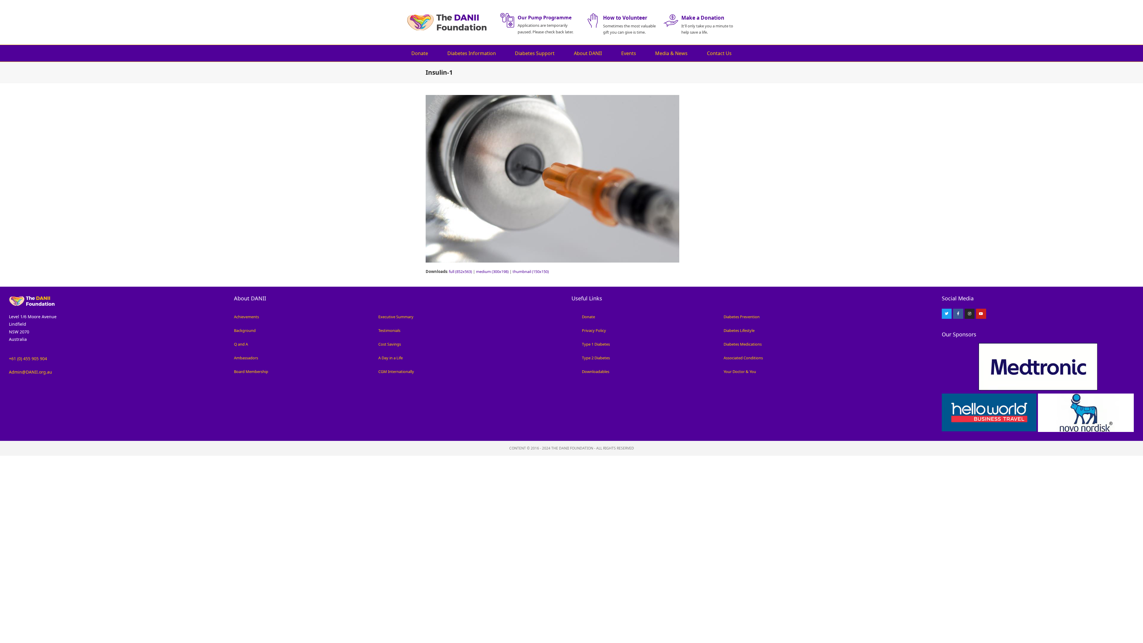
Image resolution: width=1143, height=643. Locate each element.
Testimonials (389, 330)
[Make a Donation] (670, 20)
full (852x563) (460, 271)
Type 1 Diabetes (596, 344)
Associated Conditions (743, 357)
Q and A (241, 344)
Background (245, 330)
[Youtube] (981, 314)
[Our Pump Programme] (507, 20)
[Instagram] (970, 314)
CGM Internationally (396, 371)
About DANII (588, 53)
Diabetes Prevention (742, 316)
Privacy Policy (594, 330)
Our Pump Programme (545, 17)
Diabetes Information (471, 53)
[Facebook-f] (958, 314)
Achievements (246, 316)
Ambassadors (246, 357)
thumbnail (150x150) (531, 271)
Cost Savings (389, 344)
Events (628, 53)
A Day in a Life (390, 357)
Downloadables (595, 371)
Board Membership (251, 371)
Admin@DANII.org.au (30, 372)
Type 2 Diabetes (596, 357)
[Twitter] (947, 314)
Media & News (671, 53)
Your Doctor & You (740, 371)
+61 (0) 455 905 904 (28, 358)
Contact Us (719, 53)
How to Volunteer (625, 17)
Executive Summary (395, 316)
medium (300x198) (492, 271)
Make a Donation (702, 17)
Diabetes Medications (743, 344)
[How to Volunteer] (592, 20)
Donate (419, 53)
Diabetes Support (535, 53)
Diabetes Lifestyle (739, 330)
